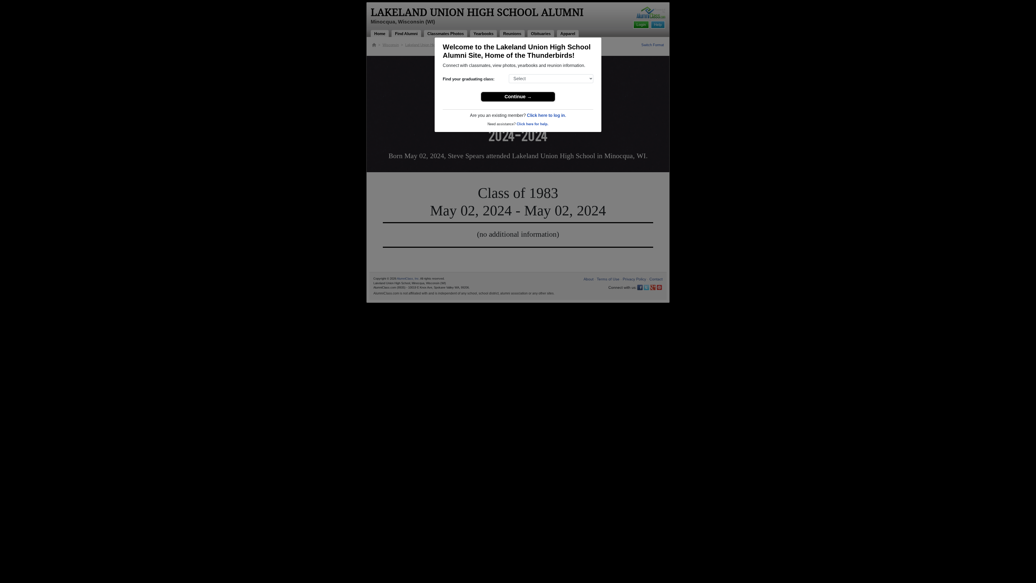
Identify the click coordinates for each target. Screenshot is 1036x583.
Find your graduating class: (469, 79)
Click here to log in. (546, 115)
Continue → (518, 96)
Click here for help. (532, 124)
